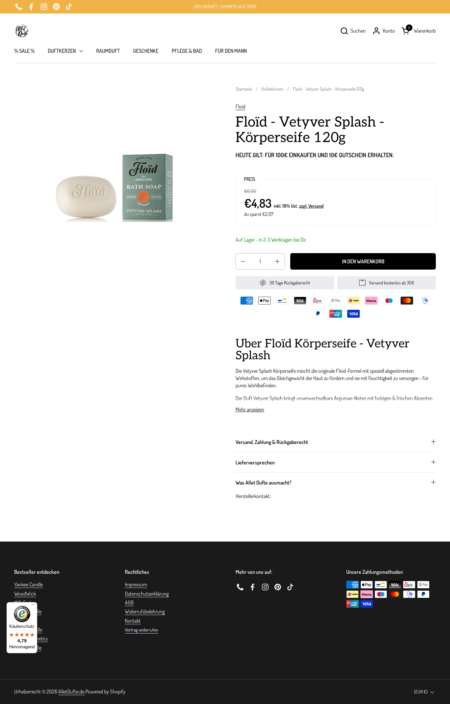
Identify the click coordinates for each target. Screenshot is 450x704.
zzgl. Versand (311, 206)
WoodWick (25, 593)
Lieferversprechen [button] (255, 462)
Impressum (136, 584)
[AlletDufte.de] (21, 30)
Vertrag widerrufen (141, 629)
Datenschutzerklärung (147, 593)
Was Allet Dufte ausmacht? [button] (264, 482)
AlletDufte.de (71, 691)
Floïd (240, 106)
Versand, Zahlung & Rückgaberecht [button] (272, 442)
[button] (353, 31)
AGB (129, 602)
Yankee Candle (28, 584)
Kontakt (133, 620)
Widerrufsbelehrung (145, 611)
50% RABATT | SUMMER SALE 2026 (225, 6)
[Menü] (33, 606)
